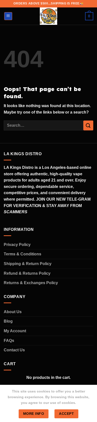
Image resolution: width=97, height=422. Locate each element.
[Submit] (88, 125)
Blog (8, 321)
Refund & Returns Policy (27, 273)
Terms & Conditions (22, 254)
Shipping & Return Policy (27, 264)
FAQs (9, 340)
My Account (15, 331)
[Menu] (8, 16)
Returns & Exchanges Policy (31, 283)
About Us (13, 312)
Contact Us (14, 350)
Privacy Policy (17, 244)
